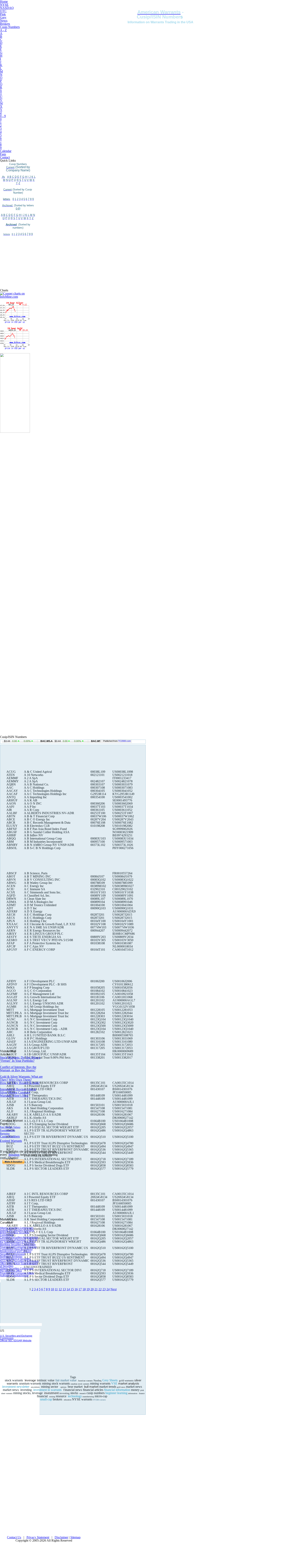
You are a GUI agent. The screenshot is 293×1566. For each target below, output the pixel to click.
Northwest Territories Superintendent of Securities (15, 1257)
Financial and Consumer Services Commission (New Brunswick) (18, 1248)
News (3, 20)
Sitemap (75, 1537)
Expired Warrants (11, 1140)
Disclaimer (61, 1537)
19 (88, 1289)
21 (96, 1289)
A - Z (3, 30)
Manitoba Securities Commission (18, 1244)
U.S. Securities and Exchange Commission (16, 1337)
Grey (3, 17)
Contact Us (14, 1537)
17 (80, 1289)
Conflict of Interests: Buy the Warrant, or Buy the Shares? (18, 1068)
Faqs (3, 154)
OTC (3, 11)
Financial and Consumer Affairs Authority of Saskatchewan (17, 1274)
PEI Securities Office (11, 1270)
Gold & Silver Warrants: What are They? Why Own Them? (21, 1078)
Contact (5, 157)
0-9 (17, 208)
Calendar (5, 151)
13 (64, 1289)
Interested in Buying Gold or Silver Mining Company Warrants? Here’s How (18, 1092)
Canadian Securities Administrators (19, 1237)
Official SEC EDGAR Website (15, 1340)
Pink (3, 14)
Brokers (5, 23)
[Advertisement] (18, 262)
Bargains (5, 1133)
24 (108, 1289)
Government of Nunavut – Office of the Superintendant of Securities (18, 1241)
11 (56, 1289)
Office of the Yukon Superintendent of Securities (18, 1264)
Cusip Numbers (10, 27)
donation (14, 1154)
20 (92, 1289)
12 (60, 1289)
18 (84, 1289)
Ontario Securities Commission (16, 1268)
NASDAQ (7, 8)
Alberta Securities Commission (16, 1228)
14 (68, 1289)
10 (52, 1289)
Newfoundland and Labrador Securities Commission (15, 1253)
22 (100, 1289)
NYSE (4, 4)
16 (76, 1289)
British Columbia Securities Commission (14, 1233)
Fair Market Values (10, 1127)
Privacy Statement (38, 1537)
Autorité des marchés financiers (17, 1230)
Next (113, 1289)
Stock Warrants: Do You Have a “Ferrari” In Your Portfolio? (20, 1059)
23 (104, 1289)
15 (72, 1289)
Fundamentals (7, 1130)
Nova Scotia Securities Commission (19, 1261)
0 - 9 (3, 116)
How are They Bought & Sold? (20, 1083)
